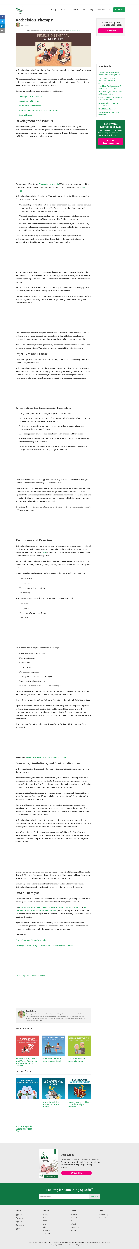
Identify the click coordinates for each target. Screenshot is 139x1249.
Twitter (20, 1218)
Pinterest (21, 1229)
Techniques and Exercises (30, 106)
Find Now (94, 1196)
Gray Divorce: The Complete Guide (76, 1059)
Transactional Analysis (49, 184)
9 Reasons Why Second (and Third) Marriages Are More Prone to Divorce (26, 1062)
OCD (44, 552)
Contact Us (74, 1218)
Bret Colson (25, 25)
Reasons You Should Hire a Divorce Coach (51, 1059)
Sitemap (73, 1230)
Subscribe (76, 1173)
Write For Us (75, 1227)
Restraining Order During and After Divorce (24, 1128)
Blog (91, 10)
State (63, 10)
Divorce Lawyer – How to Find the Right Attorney (78, 1104)
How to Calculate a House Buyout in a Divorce (51, 1104)
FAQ (83, 10)
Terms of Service (104, 1218)
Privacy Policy (103, 1215)
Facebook (21, 1215)
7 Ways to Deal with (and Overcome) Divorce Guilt (46, 757)
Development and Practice (30, 96)
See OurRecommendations (111, 142)
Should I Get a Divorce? (107, 109)
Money (54, 10)
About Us (74, 1215)
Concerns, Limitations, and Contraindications (38, 110)
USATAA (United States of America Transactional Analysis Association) (49, 907)
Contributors (75, 1221)
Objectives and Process (29, 101)
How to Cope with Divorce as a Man (30, 976)
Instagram (21, 1225)
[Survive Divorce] (20, 10)
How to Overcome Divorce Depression (31, 940)
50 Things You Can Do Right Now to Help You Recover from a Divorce (44, 946)
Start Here (119, 10)
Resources (101, 10)
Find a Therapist (26, 115)
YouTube (21, 1222)
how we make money (74, 30)
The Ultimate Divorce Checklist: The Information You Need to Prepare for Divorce (110, 86)
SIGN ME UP (110, 31)
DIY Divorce (73, 10)
